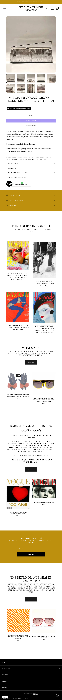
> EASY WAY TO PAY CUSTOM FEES (16, 177)
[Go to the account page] (52, 8)
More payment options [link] (31, 126)
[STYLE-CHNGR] (31, 8)
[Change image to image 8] (31, 88)
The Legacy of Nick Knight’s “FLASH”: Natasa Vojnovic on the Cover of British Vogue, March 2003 (18, 276)
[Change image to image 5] (51, 78)
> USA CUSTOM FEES (12, 163)
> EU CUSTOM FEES (11, 168)
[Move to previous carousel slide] (4, 383)
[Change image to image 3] (31, 78)
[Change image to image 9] (41, 88)
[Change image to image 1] (10, 78)
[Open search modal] (47, 8)
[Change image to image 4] (41, 78)
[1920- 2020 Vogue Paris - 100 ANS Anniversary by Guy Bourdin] (18, 494)
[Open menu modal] (4, 8)
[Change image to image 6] (10, 88)
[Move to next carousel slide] (57, 383)
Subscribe (31, 554)
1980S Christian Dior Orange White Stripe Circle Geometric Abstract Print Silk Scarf (18, 637)
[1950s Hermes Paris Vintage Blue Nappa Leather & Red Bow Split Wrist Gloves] (18, 382)
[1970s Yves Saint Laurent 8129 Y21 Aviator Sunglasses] (44, 621)
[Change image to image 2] (21, 78)
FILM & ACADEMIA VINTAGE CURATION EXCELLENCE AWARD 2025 (30, 1)
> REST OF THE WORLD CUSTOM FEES (17, 172)
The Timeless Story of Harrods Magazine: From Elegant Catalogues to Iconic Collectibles (44, 329)
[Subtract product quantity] (38, 403)
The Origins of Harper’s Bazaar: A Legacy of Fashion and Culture (18, 327)
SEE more (31, 362)
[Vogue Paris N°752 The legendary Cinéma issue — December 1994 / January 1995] (44, 488)
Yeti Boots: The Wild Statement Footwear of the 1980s (44, 284)
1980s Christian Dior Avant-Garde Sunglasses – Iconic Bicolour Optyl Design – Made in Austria (43, 400)
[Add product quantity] (33, 403)
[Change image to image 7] (21, 88)
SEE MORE (31, 469)
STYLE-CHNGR (23, 699)
